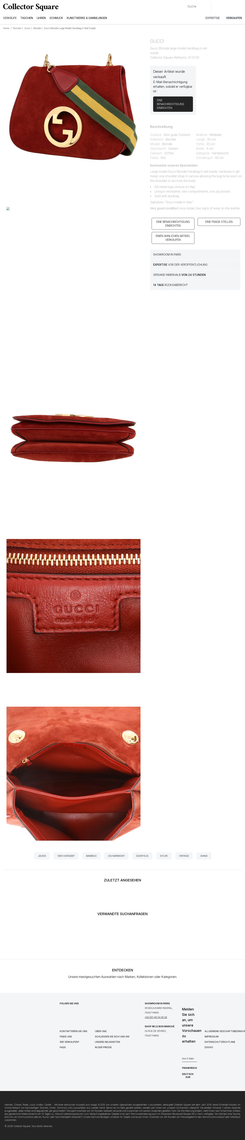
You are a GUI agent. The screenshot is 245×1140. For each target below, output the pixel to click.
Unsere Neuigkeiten (107, 1041)
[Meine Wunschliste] (224, 7)
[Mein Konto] (241, 7)
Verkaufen (234, 18)
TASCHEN (26, 18)
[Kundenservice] (216, 7)
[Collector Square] (30, 7)
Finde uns (66, 1036)
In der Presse (103, 1047)
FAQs (63, 1047)
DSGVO (209, 1047)
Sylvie (164, 855)
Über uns (101, 1031)
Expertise (213, 18)
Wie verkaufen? (69, 1041)
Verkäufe (10, 18)
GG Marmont (116, 855)
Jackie (42, 855)
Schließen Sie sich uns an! (112, 1036)
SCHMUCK (56, 18)
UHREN (41, 18)
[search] (184, 4)
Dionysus (142, 855)
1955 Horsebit (66, 855)
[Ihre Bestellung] (233, 7)
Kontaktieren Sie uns (73, 1031)
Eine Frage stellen (219, 221)
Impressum (212, 1036)
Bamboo (91, 855)
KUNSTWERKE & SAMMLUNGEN (87, 18)
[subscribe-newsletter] (195, 1059)
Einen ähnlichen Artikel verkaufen (173, 237)
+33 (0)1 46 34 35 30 (156, 1017)
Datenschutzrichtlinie (220, 1041)
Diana (203, 855)
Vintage (184, 855)
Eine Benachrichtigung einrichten (173, 223)
